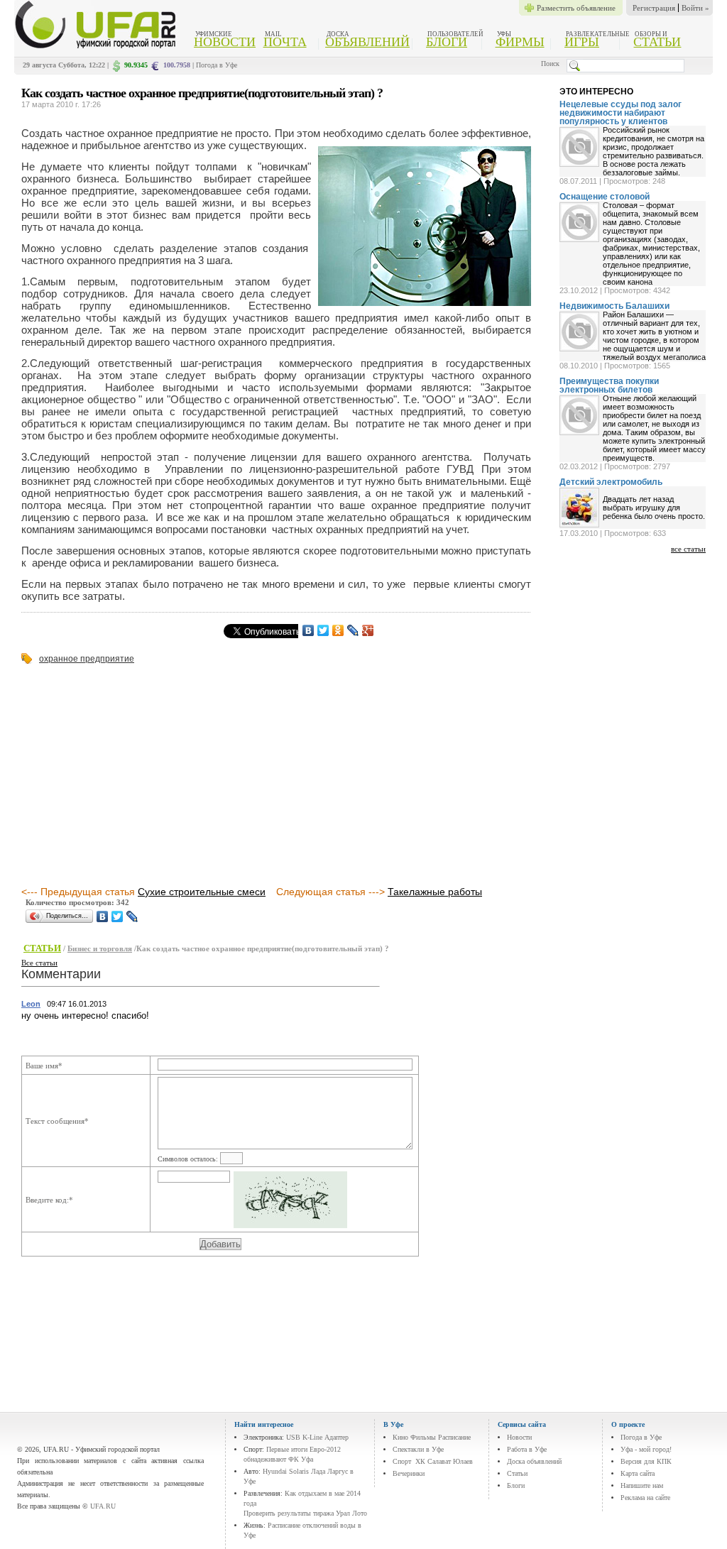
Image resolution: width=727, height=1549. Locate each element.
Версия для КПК (646, 1461)
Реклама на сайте (645, 1497)
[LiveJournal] (353, 630)
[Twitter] (323, 630)
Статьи (657, 42)
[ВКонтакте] (308, 630)
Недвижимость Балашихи (614, 306)
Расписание (454, 1437)
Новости (225, 42)
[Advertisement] (140, 776)
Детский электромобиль (610, 482)
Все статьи (39, 962)
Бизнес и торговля (99, 948)
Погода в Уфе (216, 65)
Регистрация (654, 8)
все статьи (688, 548)
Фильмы (423, 1437)
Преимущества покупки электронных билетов (609, 385)
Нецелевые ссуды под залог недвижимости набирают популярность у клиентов (620, 112)
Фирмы (520, 42)
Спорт (402, 1461)
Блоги (446, 42)
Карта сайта (638, 1473)
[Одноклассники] (338, 630)
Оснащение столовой (604, 197)
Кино (400, 1437)
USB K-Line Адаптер (317, 1437)
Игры (581, 42)
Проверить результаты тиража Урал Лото (305, 1513)
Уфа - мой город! (646, 1449)
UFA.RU (103, 1506)
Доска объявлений (534, 1461)
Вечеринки (409, 1473)
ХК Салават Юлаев (444, 1461)
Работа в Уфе (527, 1449)
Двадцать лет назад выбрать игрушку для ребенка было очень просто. (654, 507)
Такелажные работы (435, 891)
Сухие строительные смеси (202, 891)
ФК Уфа (300, 1459)
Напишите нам (642, 1485)
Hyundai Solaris (286, 1471)
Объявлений (367, 42)
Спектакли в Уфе (418, 1449)
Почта (285, 42)
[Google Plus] (368, 630)
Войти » (695, 8)
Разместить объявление (576, 8)
